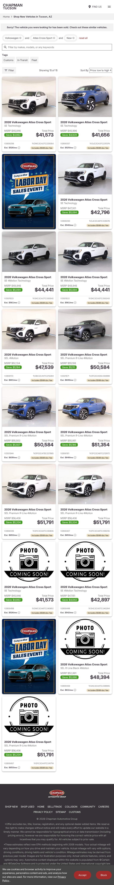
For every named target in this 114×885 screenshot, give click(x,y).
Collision (71, 806)
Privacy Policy (43, 812)
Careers (103, 806)
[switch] (109, 6)
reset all (83, 38)
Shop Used (27, 806)
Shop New (11, 806)
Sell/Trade (55, 806)
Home (6, 16)
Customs (75, 812)
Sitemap (61, 812)
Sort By (84, 70)
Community (87, 806)
